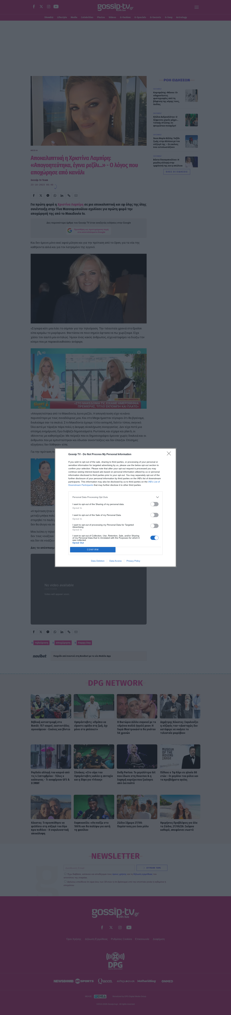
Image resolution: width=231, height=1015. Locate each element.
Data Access (115, 561)
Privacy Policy (133, 561)
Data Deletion (97, 561)
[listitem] (115, 497)
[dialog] (115, 507)
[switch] (154, 504)
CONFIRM (93, 549)
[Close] (170, 454)
